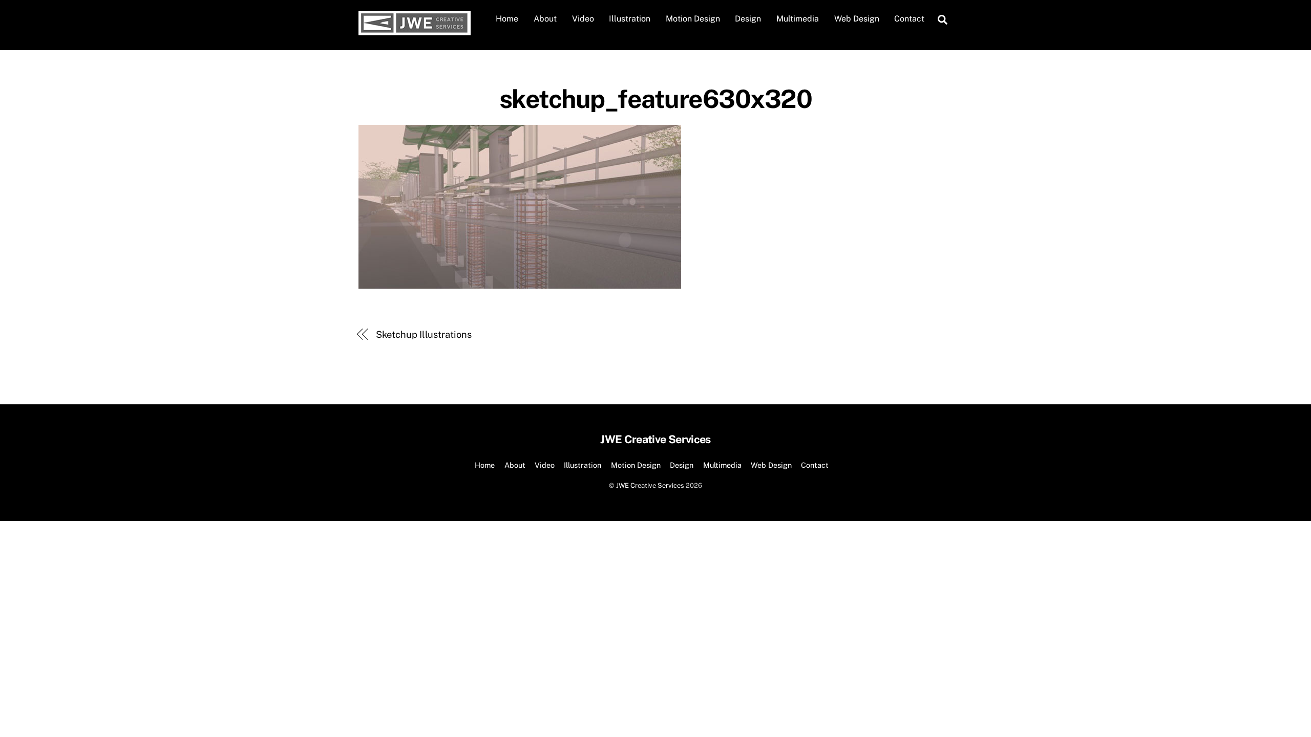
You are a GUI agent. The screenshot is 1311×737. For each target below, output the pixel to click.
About (545, 19)
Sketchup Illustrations (424, 334)
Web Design (856, 19)
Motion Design (693, 19)
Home (507, 19)
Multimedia (797, 19)
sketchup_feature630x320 (655, 99)
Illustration (629, 19)
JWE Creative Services (650, 485)
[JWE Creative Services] (414, 30)
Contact (909, 19)
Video (583, 19)
